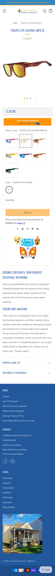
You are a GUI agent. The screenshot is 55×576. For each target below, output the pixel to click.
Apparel (7, 482)
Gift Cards (8, 497)
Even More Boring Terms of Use (18, 420)
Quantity (9, 200)
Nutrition (7, 492)
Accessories (8, 487)
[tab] (24, 98)
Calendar (7, 502)
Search (6, 396)
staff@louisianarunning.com (17, 435)
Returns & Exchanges (13, 411)
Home (15, 23)
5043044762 (9, 440)
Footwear (7, 478)
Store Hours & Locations (15, 406)
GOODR (27, 38)
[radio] (11, 141)
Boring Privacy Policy (13, 415)
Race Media (9, 507)
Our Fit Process (10, 401)
